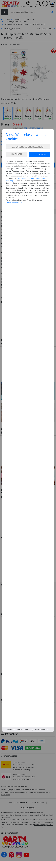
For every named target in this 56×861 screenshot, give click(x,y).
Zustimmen (40, 154)
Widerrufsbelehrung (42, 729)
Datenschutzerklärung (25, 729)
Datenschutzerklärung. (14, 202)
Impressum (11, 729)
